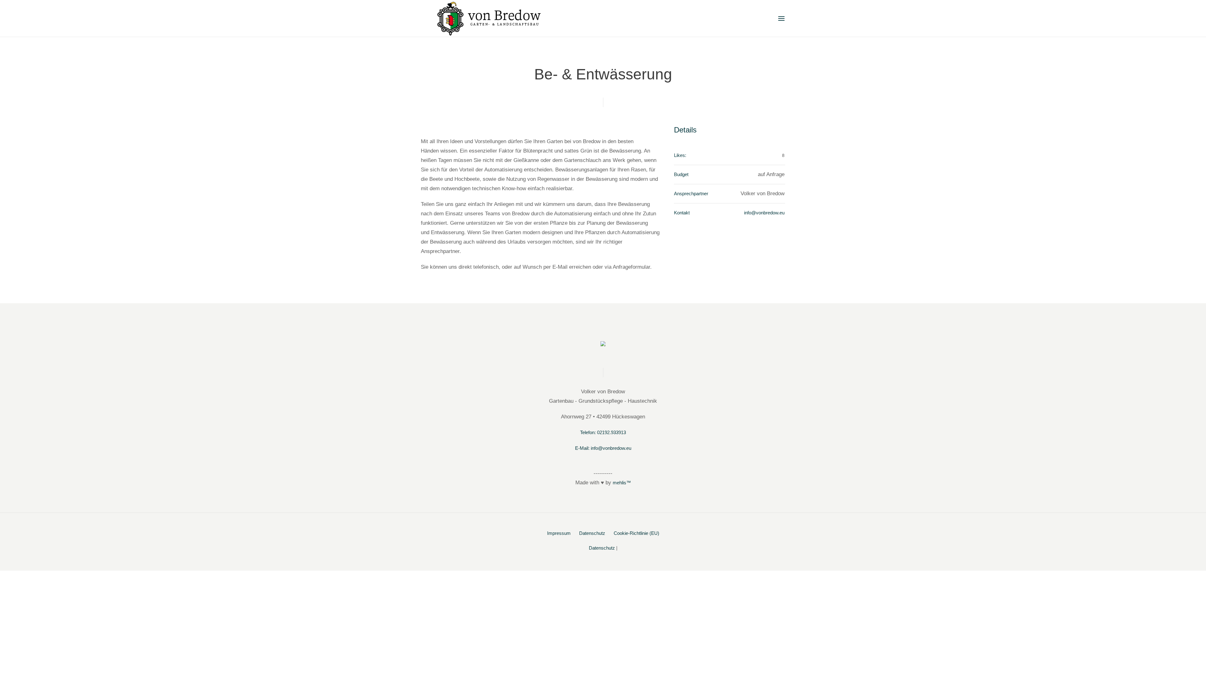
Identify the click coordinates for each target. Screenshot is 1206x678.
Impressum (559, 533)
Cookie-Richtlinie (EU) (636, 533)
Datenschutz (592, 533)
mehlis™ (622, 482)
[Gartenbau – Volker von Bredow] (603, 346)
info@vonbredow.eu (764, 212)
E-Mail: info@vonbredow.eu (603, 448)
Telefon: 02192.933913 (603, 432)
